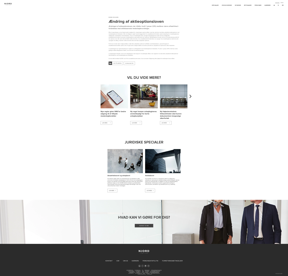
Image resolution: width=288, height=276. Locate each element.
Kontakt (109, 261)
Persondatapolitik (150, 261)
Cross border (227, 5)
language (274, 5)
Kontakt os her (144, 225)
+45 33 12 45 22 (143, 274)
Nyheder (238, 5)
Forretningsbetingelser (172, 261)
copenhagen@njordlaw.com (156, 270)
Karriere (268, 5)
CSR (117, 261)
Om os (125, 261)
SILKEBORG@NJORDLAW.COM (155, 271)
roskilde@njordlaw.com (154, 272)
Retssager (247, 5)
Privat (282, 2)
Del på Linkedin (117, 63)
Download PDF (129, 63)
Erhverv (277, 2)
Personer (258, 5)
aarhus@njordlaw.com (155, 273)
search (278, 5)
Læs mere (107, 123)
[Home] (8, 4)
